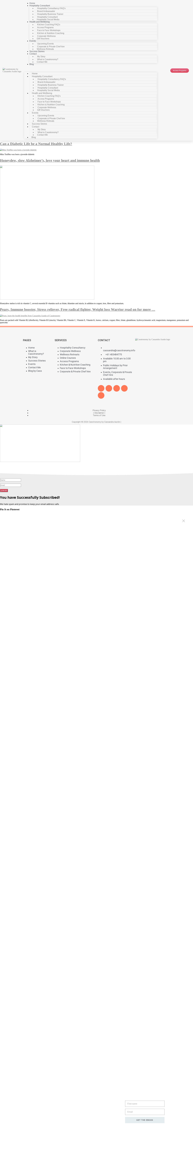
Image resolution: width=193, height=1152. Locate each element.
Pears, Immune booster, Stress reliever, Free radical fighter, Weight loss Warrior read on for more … (77, 309)
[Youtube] (116, 388)
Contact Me (42, 62)
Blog (31, 64)
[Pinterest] (124, 388)
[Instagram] (101, 395)
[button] (90, 69)
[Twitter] (109, 388)
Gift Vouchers (43, 38)
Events (32, 41)
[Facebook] (101, 388)
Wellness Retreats (45, 49)
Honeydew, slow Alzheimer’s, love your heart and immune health (50, 160)
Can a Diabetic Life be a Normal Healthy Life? (36, 144)
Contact (33, 54)
